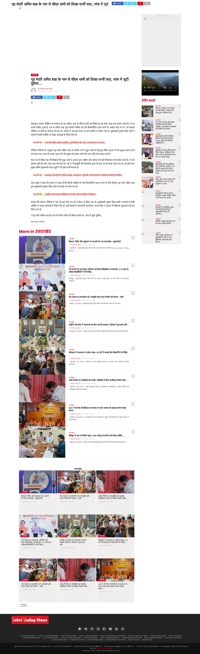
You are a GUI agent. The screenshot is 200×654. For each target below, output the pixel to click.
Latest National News (172, 638)
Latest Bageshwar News (109, 638)
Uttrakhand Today (77, 640)
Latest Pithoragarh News (71, 638)
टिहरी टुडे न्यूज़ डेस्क (46, 88)
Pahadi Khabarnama (95, 640)
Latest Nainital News (50, 638)
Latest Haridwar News (153, 638)
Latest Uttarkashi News (88, 636)
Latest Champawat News (138, 636)
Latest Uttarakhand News (48, 636)
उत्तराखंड (78, 468)
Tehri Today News (104, 648)
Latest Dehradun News (31, 638)
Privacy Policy (134, 640)
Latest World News (60, 640)
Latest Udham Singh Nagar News (113, 636)
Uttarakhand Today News (115, 640)
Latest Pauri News (91, 638)
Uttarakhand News (27, 636)
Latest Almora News (68, 636)
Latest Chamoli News (158, 636)
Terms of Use (147, 640)
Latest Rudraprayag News (131, 638)
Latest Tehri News (175, 636)
